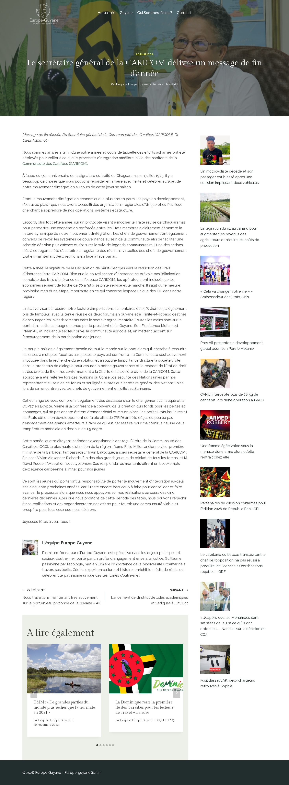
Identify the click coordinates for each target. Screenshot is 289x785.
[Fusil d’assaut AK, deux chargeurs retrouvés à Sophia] (233, 659)
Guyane (126, 12)
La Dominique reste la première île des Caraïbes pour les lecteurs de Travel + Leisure (144, 707)
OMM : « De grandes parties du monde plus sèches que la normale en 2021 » (64, 707)
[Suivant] (176, 693)
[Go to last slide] (33, 693)
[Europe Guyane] (44, 13)
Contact (184, 12)
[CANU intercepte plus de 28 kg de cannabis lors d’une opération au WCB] (233, 373)
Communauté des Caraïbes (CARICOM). (55, 163)
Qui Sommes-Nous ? (154, 12)
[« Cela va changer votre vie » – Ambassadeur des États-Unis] (233, 270)
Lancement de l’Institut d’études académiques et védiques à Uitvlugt (149, 596)
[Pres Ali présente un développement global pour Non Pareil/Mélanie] (233, 322)
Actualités (106, 12)
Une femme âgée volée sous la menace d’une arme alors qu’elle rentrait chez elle (227, 451)
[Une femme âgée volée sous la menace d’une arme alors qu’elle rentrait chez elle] (233, 425)
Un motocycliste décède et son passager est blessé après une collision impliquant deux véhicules (229, 177)
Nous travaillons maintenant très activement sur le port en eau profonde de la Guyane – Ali (61, 596)
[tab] (97, 745)
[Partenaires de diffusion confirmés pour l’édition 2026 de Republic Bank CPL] (233, 482)
